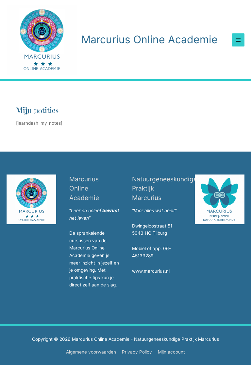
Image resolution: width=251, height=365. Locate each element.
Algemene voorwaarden (91, 352)
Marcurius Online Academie (149, 39)
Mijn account (171, 352)
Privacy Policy (137, 352)
